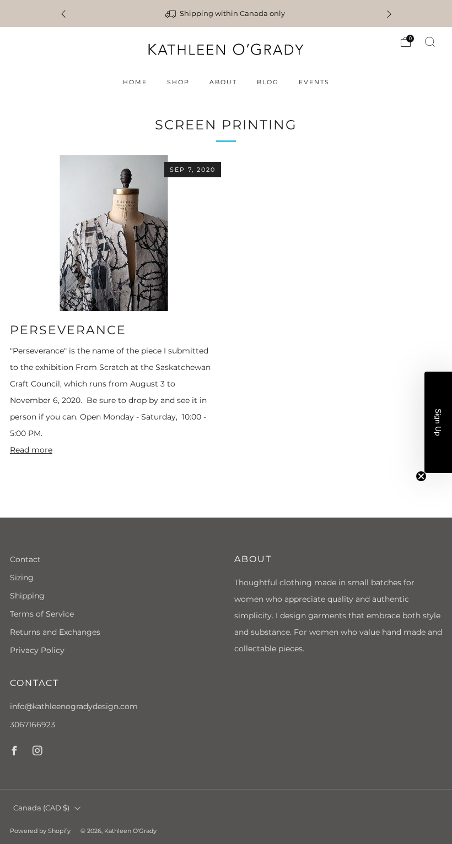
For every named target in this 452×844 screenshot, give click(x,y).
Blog (268, 82)
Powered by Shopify (40, 831)
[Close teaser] (421, 476)
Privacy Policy (37, 650)
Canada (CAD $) (41, 808)
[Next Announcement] (389, 13)
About (223, 82)
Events (314, 82)
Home (135, 82)
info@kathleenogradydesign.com (74, 706)
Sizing (22, 577)
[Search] (429, 41)
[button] (438, 422)
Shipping (27, 596)
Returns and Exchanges (55, 632)
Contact (25, 559)
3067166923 (32, 724)
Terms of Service (42, 614)
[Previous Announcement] (63, 13)
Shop (178, 82)
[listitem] (226, 13)
